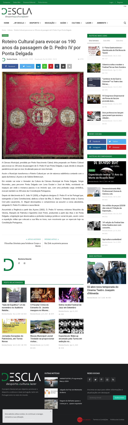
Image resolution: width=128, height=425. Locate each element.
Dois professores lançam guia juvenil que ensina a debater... (112, 115)
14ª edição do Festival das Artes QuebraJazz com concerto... (113, 225)
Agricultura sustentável (111, 239)
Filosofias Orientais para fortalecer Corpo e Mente (22, 244)
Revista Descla (12, 59)
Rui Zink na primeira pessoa (56, 243)
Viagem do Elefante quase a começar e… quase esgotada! (71, 402)
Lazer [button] (89, 23)
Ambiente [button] (102, 23)
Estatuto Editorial (29, 2)
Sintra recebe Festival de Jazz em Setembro (70, 306)
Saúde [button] (63, 23)
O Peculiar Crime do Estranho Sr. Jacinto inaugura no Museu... (40, 308)
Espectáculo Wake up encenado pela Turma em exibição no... (70, 339)
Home (6, 23)
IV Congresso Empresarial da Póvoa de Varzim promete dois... (113, 98)
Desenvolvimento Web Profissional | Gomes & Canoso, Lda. (111, 191)
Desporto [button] (35, 23)
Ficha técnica (42, 2)
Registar (120, 2)
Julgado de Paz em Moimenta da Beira (71, 391)
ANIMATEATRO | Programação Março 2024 (71, 380)
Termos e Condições (100, 419)
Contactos (6, 2)
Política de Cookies (117, 419)
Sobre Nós (16, 2)
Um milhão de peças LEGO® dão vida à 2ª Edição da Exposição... (113, 208)
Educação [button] (50, 23)
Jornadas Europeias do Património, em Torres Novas (12, 339)
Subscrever (119, 397)
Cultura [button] (76, 23)
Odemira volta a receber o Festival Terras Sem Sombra (114, 66)
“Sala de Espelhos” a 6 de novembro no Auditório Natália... (13, 308)
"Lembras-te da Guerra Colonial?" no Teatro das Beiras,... (112, 81)
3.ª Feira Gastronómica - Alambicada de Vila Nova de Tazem (113, 50)
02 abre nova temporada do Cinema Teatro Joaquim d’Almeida (102, 290)
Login (111, 2)
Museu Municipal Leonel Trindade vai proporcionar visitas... (42, 339)
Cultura (10, 30)
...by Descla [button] (18, 23)
